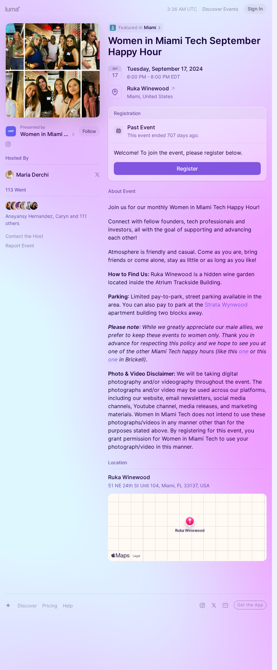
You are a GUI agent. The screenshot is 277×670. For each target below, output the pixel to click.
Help (68, 605)
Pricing (49, 605)
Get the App (250, 604)
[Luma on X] (214, 605)
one (243, 351)
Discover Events (220, 9)
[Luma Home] (12, 9)
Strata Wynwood (226, 304)
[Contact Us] (225, 605)
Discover (27, 605)
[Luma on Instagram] (202, 605)
